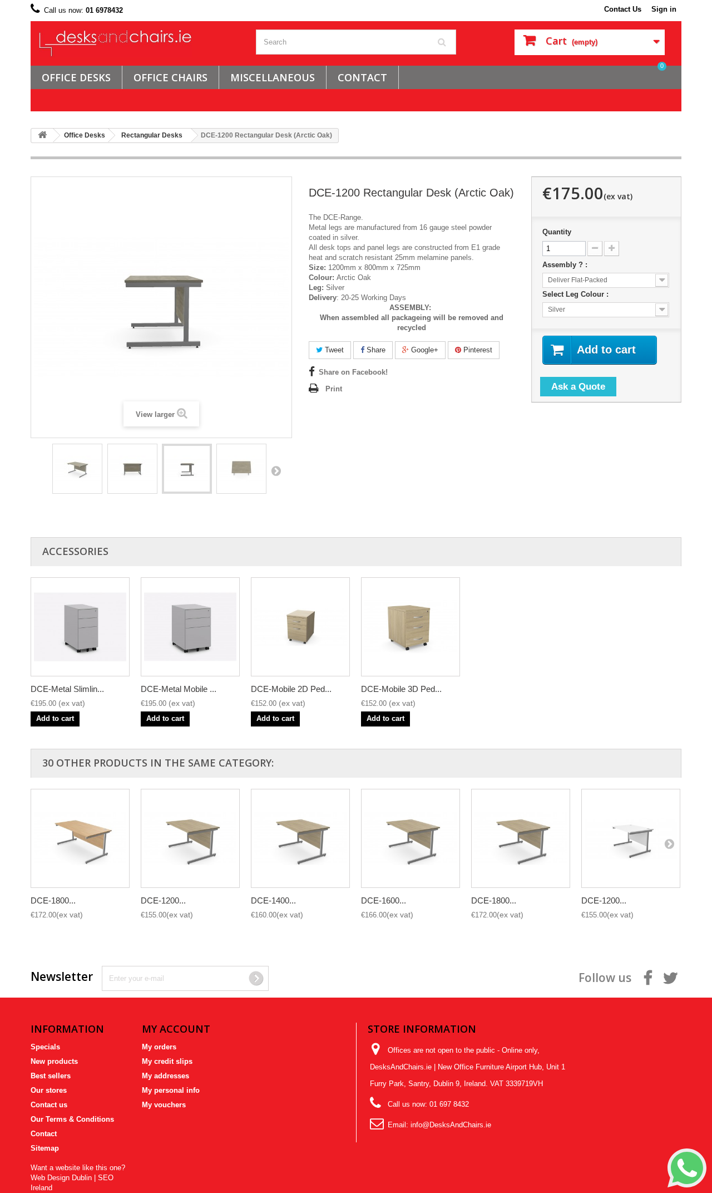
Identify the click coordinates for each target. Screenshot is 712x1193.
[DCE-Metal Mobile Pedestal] (190, 626)
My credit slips (167, 1061)
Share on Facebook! (353, 372)
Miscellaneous (272, 77)
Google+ (423, 350)
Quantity (556, 232)
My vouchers (164, 1105)
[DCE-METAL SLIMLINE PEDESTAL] (80, 626)
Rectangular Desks (151, 135)
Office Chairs (170, 77)
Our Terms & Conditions (72, 1119)
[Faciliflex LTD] (139, 43)
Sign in (663, 9)
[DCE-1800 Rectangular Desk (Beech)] (80, 838)
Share (374, 350)
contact (362, 77)
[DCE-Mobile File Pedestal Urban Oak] (300, 626)
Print (333, 389)
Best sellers (51, 1076)
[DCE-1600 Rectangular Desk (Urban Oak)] (410, 838)
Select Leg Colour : (576, 294)
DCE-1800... (53, 900)
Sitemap (45, 1148)
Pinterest (476, 350)
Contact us (49, 1105)
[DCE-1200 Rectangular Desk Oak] (77, 468)
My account (176, 1028)
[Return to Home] (42, 136)
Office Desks (76, 77)
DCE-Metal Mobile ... (178, 689)
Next (275, 470)
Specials (45, 1047)
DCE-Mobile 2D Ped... (291, 689)
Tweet (333, 350)
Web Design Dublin (61, 1178)
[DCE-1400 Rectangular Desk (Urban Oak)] (300, 838)
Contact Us (622, 9)
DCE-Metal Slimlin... (67, 689)
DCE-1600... (383, 900)
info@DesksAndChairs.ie (451, 1125)
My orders (159, 1047)
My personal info (171, 1090)
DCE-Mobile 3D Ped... (401, 689)
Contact (44, 1134)
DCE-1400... (273, 900)
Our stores (49, 1090)
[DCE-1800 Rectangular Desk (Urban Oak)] (520, 838)
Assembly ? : (566, 265)
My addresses (165, 1076)
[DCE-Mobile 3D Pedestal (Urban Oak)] (410, 626)
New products (54, 1061)
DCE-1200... (163, 900)
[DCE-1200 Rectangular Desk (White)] (630, 838)
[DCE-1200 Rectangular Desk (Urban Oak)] (190, 838)
